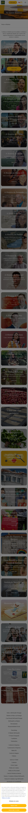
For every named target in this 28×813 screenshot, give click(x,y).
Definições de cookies (14, 801)
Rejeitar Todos (14, 805)
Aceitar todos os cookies (14, 810)
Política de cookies (6, 798)
